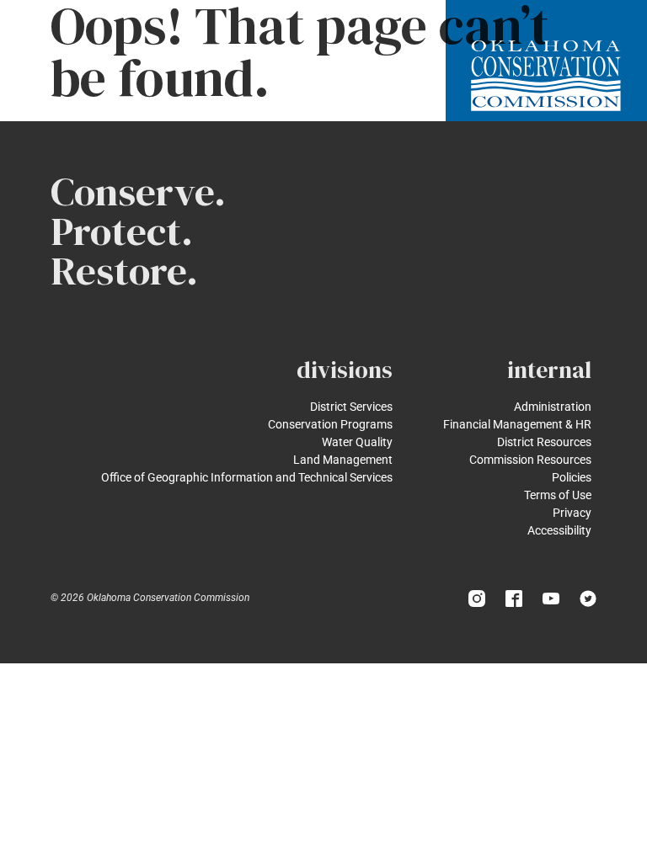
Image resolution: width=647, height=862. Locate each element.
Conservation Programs (330, 424)
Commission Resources (530, 459)
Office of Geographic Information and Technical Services (247, 477)
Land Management (343, 459)
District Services (351, 406)
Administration (552, 406)
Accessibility (559, 530)
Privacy (572, 512)
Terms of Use (557, 495)
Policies (571, 477)
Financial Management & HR (517, 424)
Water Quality (357, 442)
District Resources (544, 442)
